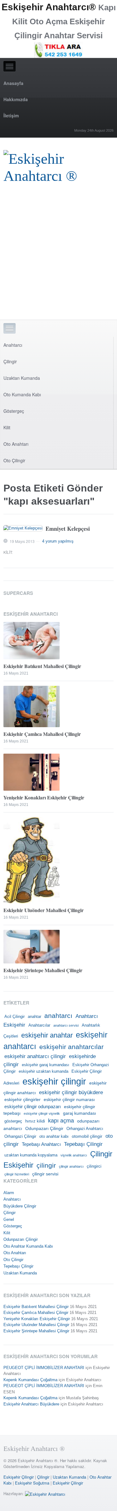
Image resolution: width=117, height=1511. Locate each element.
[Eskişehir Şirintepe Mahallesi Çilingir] (58, 946)
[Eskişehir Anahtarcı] (45, 1493)
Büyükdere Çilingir (19, 1206)
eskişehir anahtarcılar (71, 1047)
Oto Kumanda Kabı (22, 394)
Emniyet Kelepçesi (68, 529)
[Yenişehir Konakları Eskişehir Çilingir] (58, 772)
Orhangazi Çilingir (20, 1136)
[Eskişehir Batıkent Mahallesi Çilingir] (58, 640)
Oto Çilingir (14, 460)
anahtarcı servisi (66, 1025)
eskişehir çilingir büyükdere (71, 1092)
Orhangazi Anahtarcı (84, 1129)
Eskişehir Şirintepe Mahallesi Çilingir (42, 970)
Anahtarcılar (39, 1025)
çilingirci (94, 1166)
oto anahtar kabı (54, 1136)
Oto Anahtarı (15, 444)
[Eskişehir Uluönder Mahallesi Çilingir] (58, 860)
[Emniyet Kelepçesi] (22, 528)
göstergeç (13, 1121)
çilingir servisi (45, 1173)
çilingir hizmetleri (16, 1174)
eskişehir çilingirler (22, 1099)
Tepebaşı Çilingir (83, 1144)
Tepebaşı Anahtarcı (41, 1144)
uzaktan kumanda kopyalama (30, 1155)
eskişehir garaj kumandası (45, 1065)
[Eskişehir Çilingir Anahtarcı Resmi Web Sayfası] (58, 165)
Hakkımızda (15, 99)
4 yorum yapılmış (58, 541)
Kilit (6, 427)
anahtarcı (58, 1015)
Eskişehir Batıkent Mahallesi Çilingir (42, 666)
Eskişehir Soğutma (32, 1483)
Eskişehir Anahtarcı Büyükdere (31, 1404)
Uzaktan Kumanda (21, 378)
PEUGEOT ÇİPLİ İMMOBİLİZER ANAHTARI (43, 1367)
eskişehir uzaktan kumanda (43, 1071)
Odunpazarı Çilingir (44, 1128)
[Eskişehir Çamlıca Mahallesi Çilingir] (58, 706)
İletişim (11, 115)
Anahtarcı (12, 345)
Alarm (8, 1192)
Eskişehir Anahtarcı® (49, 7)
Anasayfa (13, 83)
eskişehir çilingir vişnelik (42, 1113)
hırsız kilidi (35, 1121)
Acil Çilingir (14, 1016)
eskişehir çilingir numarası (69, 1099)
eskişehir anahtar (47, 1035)
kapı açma (61, 1121)
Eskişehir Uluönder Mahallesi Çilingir (43, 910)
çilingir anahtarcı (71, 1166)
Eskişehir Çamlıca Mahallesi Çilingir (42, 733)
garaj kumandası (79, 1113)
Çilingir (10, 361)
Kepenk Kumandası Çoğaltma (30, 1379)
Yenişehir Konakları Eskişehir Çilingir (43, 797)
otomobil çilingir (87, 1136)
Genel (8, 1219)
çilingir (46, 1165)
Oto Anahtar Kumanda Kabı (28, 1246)
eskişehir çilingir (54, 1081)
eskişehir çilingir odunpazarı (32, 1106)
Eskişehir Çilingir (18, 1477)
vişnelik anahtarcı (74, 1155)
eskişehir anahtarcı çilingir (35, 1056)
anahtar (34, 1016)
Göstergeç (13, 411)
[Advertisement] (58, 258)
